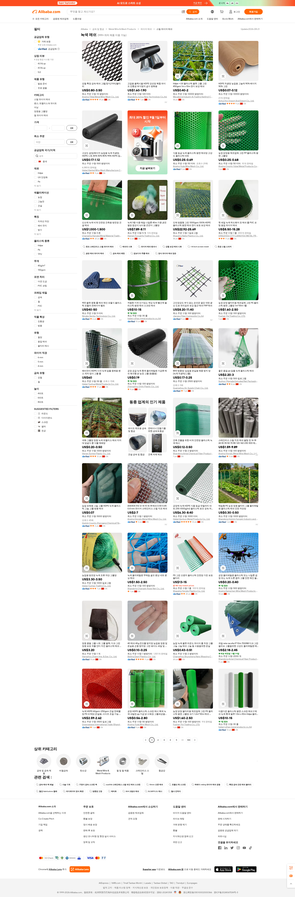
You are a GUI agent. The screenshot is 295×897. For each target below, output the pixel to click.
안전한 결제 (88, 813)
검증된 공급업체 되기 (228, 830)
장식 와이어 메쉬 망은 (167, 253)
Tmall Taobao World (132, 883)
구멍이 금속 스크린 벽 (88, 785)
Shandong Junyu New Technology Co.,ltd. (147, 96)
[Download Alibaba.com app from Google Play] (246, 869)
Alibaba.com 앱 (175, 869)
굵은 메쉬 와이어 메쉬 (95, 253)
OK (71, 128)
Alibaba (84, 29)
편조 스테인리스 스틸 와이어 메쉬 (100, 247)
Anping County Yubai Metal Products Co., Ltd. (238, 166)
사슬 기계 (66, 785)
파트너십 (222, 836)
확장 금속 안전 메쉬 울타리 (240, 785)
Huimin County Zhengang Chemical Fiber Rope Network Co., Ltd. (102, 523)
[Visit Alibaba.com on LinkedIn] (226, 848)
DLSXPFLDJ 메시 (155, 791)
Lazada (147, 883)
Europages (192, 883)
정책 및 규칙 (89, 842)
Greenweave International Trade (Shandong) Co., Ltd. (102, 724)
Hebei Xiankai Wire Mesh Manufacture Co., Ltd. (102, 170)
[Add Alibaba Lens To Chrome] (80, 869)
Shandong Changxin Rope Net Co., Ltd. (146, 588)
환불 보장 (87, 818)
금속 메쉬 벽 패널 (46, 785)
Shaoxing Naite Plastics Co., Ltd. (188, 236)
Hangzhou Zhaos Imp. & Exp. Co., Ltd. (99, 656)
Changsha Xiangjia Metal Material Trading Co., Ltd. (102, 236)
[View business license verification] (175, 892)
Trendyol (180, 883)
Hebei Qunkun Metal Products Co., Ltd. (191, 519)
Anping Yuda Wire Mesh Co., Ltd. (188, 166)
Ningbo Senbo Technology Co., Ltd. (98, 316)
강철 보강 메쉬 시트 (174, 247)
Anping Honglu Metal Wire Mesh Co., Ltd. (237, 453)
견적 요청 (132, 818)
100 (188, 740)
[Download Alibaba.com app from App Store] (223, 869)
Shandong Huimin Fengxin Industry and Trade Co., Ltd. (238, 519)
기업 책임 (42, 824)
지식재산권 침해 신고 (183, 836)
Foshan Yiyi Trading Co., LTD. (231, 316)
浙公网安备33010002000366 (197, 892)
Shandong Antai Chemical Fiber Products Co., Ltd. (193, 453)
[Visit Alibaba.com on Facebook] (220, 848)
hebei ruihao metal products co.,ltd (144, 318)
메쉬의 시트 (127, 247)
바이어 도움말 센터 (182, 813)
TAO (171, 883)
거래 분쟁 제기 (180, 824)
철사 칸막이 (176, 791)
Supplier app (149, 869)
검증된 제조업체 (136, 813)
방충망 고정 (97, 791)
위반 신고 (177, 842)
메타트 (114, 791)
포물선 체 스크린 (179, 785)
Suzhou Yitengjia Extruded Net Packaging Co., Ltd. (238, 381)
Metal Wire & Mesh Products (122, 29)
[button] (183, 12)
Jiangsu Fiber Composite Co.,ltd (188, 316)
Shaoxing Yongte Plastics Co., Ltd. (189, 591)
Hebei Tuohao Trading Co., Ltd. (96, 586)
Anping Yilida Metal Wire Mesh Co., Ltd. (100, 96)
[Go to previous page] (145, 740)
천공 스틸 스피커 (225, 247)
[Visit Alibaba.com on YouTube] (244, 848)
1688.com (116, 883)
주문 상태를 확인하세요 (229, 824)
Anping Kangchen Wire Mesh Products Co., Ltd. (238, 591)
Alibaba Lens (55, 869)
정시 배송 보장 (90, 824)
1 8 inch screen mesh (200, 247)
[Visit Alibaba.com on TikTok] (250, 848)
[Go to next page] (195, 740)
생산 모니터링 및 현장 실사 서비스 (99, 836)
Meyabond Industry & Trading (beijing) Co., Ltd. (193, 96)
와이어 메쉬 (146, 29)
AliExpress (104, 883)
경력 (40, 830)
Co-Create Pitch (46, 818)
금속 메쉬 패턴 (119, 253)
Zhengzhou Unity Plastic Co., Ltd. (143, 386)
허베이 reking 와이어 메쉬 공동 (207, 785)
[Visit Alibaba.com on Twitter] (232, 848)
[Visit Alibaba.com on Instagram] (238, 848)
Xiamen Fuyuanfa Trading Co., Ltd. (143, 236)
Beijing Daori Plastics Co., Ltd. (142, 656)
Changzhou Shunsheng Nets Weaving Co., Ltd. (193, 656)
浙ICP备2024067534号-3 (226, 892)
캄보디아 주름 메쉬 (141, 253)
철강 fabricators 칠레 (48, 791)
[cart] (222, 12)
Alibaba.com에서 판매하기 (230, 813)
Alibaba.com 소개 (47, 806)
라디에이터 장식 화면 (75, 791)
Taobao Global (160, 883)
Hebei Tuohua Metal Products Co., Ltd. (100, 384)
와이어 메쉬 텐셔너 (149, 247)
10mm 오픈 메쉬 (156, 785)
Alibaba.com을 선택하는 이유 (52, 813)
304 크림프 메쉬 (132, 791)
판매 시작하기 (224, 818)
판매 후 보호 (89, 830)
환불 (175, 830)
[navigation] (55, 385)
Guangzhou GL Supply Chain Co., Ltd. (190, 388)
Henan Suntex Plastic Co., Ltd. (96, 453)
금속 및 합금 (98, 29)
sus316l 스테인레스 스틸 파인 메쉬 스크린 (123, 785)
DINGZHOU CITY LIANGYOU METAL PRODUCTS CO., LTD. (238, 236)
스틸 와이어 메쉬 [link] (164, 29)
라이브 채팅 (178, 818)
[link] (291, 868)
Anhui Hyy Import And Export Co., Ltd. (236, 100)
